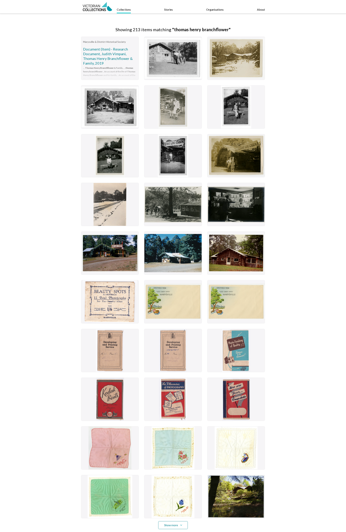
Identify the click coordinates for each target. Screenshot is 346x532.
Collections (124, 9)
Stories (168, 9)
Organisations (215, 9)
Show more (171, 525)
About (261, 9)
